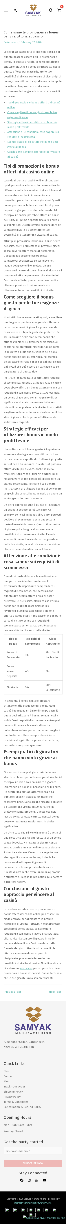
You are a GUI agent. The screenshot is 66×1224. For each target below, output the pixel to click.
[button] (15, 11)
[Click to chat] (44, 1217)
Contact (9, 1076)
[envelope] (44, 1180)
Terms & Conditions (16, 1101)
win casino (26, 968)
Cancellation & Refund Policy (22, 1107)
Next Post (55, 991)
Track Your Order (14, 1086)
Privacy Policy (12, 1096)
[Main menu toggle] (7, 10)
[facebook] (22, 1180)
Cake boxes (11, 42)
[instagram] (29, 1180)
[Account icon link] (50, 10)
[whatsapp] (37, 1180)
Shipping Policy (13, 1091)
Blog (6, 1081)
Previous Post (12, 991)
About (8, 1071)
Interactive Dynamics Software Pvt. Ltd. (33, 1203)
